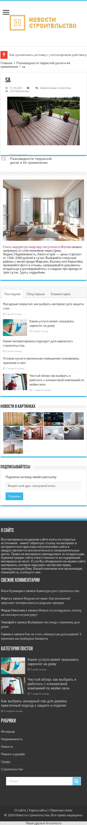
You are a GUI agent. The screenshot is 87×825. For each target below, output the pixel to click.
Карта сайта (37, 810)
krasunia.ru (53, 823)
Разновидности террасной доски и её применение (31, 159)
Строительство (12, 769)
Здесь (24, 272)
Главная (6, 63)
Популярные (36, 294)
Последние (12, 294)
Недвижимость (12, 739)
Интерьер (8, 731)
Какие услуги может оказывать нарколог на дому (53, 661)
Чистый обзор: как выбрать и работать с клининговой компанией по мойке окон (56, 380)
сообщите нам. (30, 572)
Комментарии (60, 294)
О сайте (20, 810)
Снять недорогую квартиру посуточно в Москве (37, 247)
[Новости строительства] (43, 23)
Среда (5, 762)
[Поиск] (76, 781)
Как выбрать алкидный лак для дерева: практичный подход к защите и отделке (34, 703)
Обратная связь (61, 810)
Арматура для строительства (57, 591)
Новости (7, 746)
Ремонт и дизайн (13, 754)
